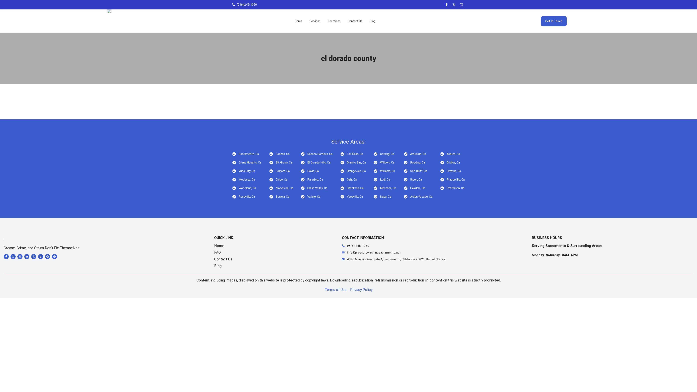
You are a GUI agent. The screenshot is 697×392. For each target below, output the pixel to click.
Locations (334, 21)
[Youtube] (26, 256)
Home (298, 21)
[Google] (47, 256)
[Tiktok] (40, 256)
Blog (372, 21)
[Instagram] (461, 4)
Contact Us (355, 21)
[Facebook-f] (446, 4)
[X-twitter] (454, 4)
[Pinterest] (54, 256)
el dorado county (348, 58)
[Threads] (33, 256)
